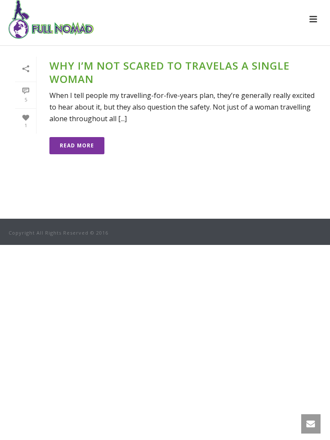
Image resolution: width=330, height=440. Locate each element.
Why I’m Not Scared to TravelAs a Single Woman (169, 72)
